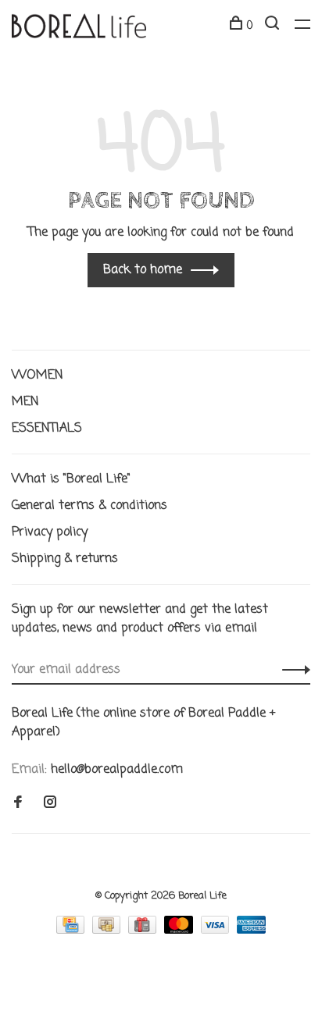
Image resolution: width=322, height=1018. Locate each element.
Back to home (142, 270)
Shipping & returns (65, 559)
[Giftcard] (144, 930)
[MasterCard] (180, 930)
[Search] (274, 26)
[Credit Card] (72, 930)
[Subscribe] (292, 670)
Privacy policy (50, 532)
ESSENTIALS (47, 428)
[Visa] (217, 930)
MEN (25, 402)
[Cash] (108, 930)
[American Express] (251, 930)
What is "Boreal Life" (71, 479)
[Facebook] (18, 804)
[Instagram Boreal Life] (50, 804)
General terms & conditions (89, 506)
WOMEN (37, 375)
